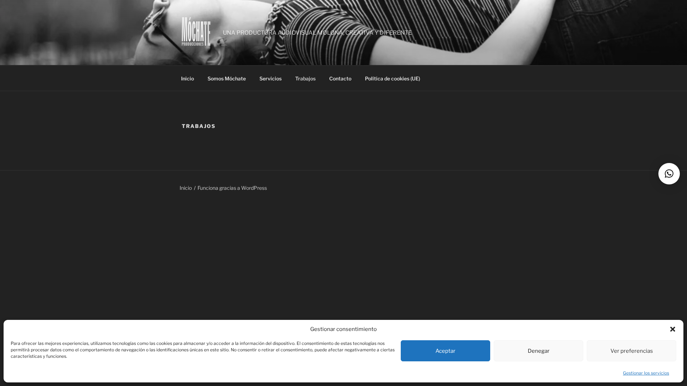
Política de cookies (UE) (392, 78)
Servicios (270, 78)
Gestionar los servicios (646, 373)
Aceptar (445, 351)
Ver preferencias (631, 351)
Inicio (187, 78)
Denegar (539, 351)
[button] (672, 329)
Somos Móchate (227, 78)
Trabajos (305, 78)
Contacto (340, 78)
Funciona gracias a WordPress (232, 188)
